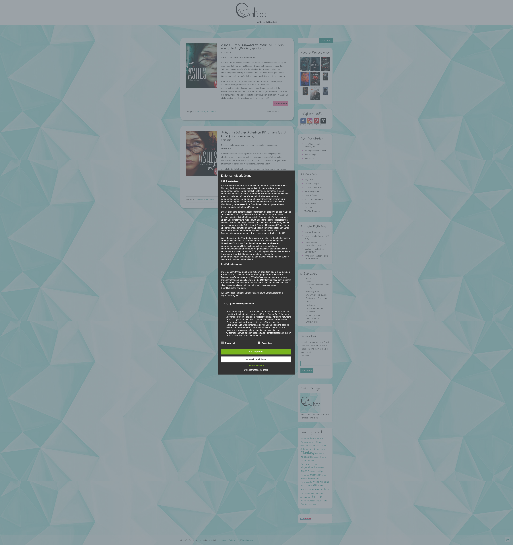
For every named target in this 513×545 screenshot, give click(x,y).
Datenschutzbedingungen (256, 370)
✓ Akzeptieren (256, 351)
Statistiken (267, 343)
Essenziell (230, 343)
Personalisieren (256, 365)
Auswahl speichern (256, 359)
